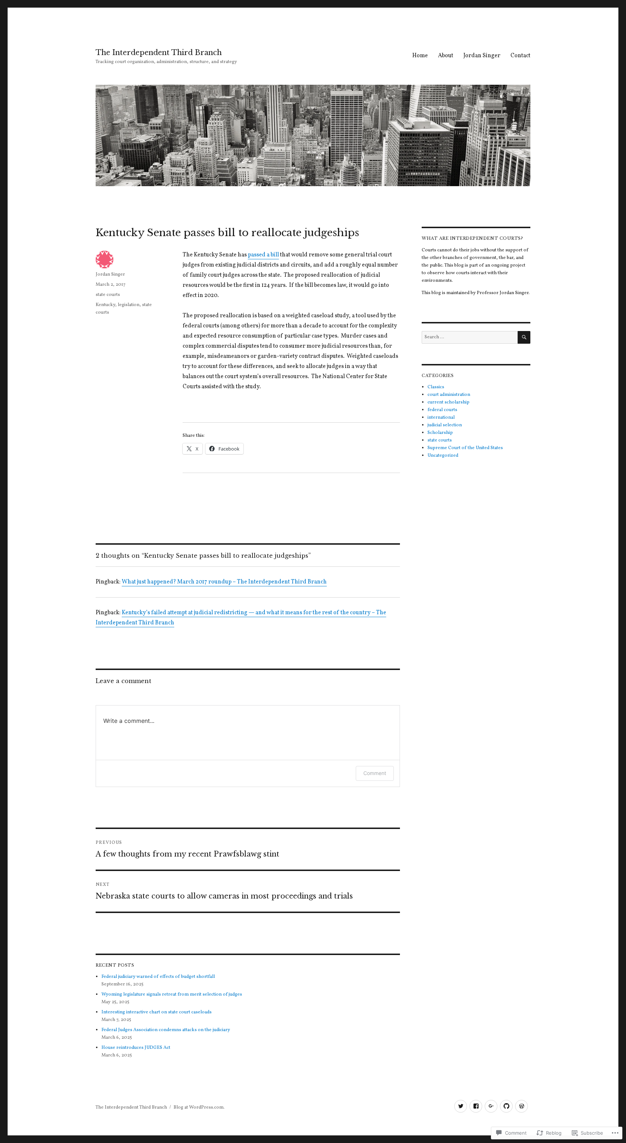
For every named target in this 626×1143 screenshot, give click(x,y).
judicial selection (444, 425)
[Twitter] (460, 1106)
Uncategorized (442, 455)
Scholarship (440, 433)
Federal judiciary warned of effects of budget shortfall (158, 977)
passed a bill (263, 255)
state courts (108, 295)
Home (420, 56)
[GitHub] (506, 1106)
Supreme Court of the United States (465, 448)
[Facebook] (476, 1106)
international (441, 417)
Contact (520, 56)
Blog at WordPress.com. (199, 1107)
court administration (448, 395)
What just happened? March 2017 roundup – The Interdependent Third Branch (224, 582)
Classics (435, 387)
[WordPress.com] (521, 1106)
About (445, 56)
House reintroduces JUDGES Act (135, 1047)
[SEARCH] (524, 337)
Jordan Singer (481, 56)
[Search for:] (470, 337)
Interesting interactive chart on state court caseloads (156, 1012)
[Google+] (491, 1106)
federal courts (442, 410)
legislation (128, 305)
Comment (374, 773)
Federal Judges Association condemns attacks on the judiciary (165, 1030)
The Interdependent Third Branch (159, 52)
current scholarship (448, 402)
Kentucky (105, 305)
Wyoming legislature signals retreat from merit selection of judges (171, 994)
